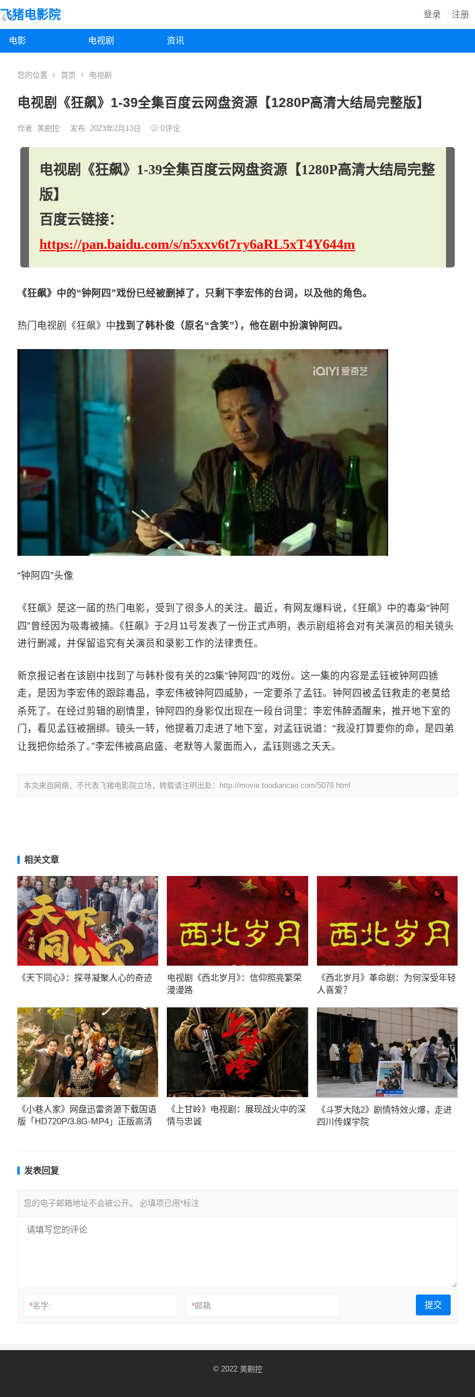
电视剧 (101, 40)
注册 (460, 14)
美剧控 (49, 128)
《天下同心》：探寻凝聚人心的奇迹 (84, 977)
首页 (68, 75)
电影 (17, 40)
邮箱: (202, 1305)
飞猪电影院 (30, 14)
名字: (40, 1305)
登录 (432, 14)
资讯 (175, 40)
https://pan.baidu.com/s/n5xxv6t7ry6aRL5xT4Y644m (197, 244)
